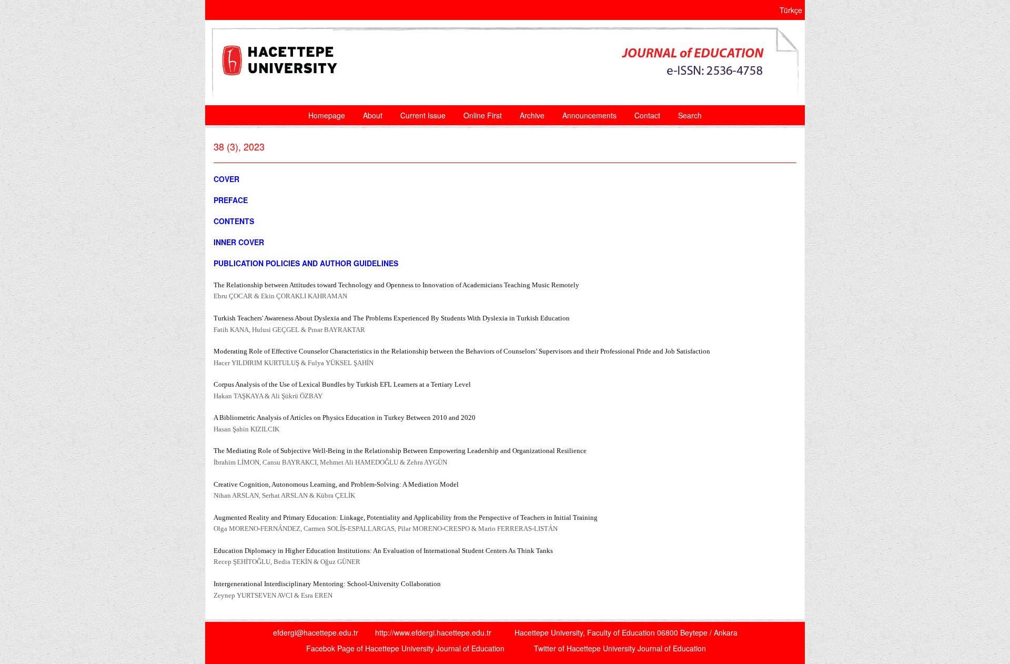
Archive (532, 115)
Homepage (326, 115)
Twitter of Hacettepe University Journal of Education (620, 648)
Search (690, 115)
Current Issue (423, 115)
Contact (647, 115)
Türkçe (791, 10)
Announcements (589, 115)
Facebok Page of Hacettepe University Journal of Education (405, 648)
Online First (482, 115)
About (372, 115)
